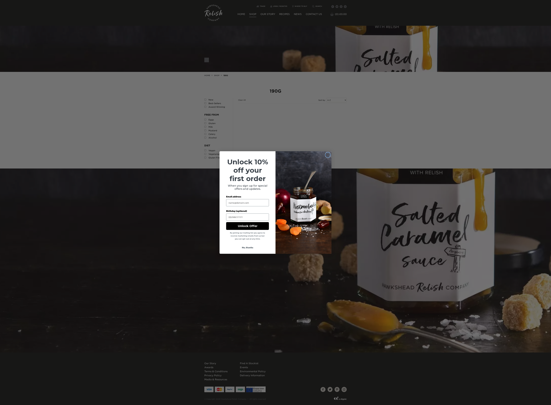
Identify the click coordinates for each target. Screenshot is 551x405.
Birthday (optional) (236, 211)
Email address (233, 196)
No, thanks (247, 247)
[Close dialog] (327, 154)
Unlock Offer (247, 226)
